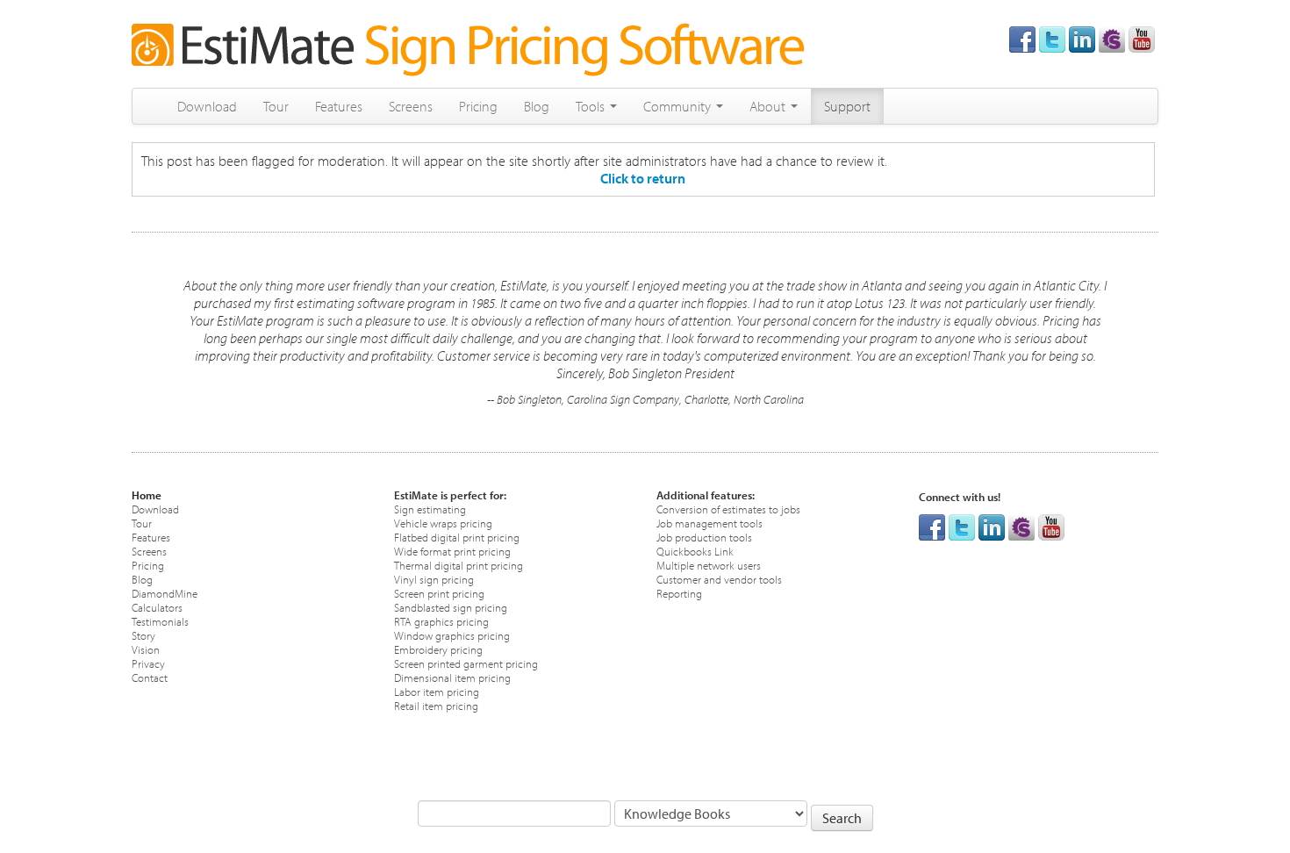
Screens (411, 106)
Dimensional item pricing (452, 677)
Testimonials (160, 620)
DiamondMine (164, 592)
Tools (592, 106)
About (769, 106)
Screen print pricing (439, 592)
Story (143, 634)
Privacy (148, 663)
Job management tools (709, 522)
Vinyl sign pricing (434, 578)
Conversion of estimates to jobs (728, 508)
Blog (536, 106)
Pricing (478, 106)
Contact (150, 677)
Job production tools (704, 536)
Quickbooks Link (695, 550)
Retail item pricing (436, 705)
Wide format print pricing (452, 550)
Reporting (679, 592)
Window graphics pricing (452, 634)
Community (678, 106)
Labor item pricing (436, 691)
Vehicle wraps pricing (443, 522)
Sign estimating (430, 508)
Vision (146, 649)
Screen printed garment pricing (466, 663)
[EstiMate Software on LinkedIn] (1082, 38)
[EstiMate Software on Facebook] (1022, 38)
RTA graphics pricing (441, 620)
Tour (276, 106)
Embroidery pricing (438, 649)
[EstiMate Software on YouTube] (1142, 38)
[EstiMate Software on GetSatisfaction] (1112, 38)
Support (847, 106)
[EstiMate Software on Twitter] (1052, 38)
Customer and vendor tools (719, 578)
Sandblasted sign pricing (450, 606)
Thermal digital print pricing (458, 564)
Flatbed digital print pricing (457, 536)
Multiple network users (708, 564)
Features (338, 106)
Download (207, 106)
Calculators (157, 606)
